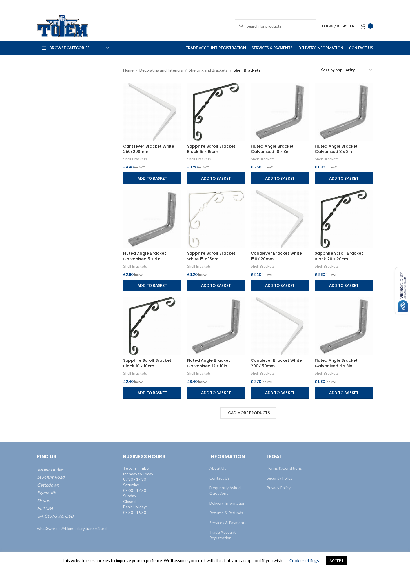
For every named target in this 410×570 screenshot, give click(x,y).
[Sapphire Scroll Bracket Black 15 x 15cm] (216, 112)
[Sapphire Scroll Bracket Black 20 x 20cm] (344, 219)
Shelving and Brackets (208, 70)
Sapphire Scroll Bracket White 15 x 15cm (211, 256)
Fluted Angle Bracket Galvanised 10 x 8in (272, 149)
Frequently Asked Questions (225, 490)
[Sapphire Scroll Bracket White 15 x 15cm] (216, 219)
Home (128, 70)
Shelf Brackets (135, 159)
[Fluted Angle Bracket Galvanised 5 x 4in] (152, 219)
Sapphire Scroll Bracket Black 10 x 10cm (147, 363)
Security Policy (279, 478)
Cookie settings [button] (304, 560)
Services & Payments (228, 522)
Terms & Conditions (284, 468)
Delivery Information (227, 502)
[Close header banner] (403, 5)
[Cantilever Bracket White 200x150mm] (280, 326)
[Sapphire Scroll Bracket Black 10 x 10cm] (152, 326)
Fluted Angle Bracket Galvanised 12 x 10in (208, 363)
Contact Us (219, 478)
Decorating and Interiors (161, 70)
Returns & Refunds (226, 512)
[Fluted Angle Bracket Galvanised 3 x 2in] (344, 112)
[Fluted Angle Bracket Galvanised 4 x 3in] (344, 326)
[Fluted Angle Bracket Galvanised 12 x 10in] (216, 326)
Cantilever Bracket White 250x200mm (148, 149)
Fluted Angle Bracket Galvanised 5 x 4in (144, 256)
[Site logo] (62, 25)
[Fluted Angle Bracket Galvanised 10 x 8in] (280, 112)
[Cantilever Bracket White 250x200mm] (152, 112)
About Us (217, 468)
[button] (152, 178)
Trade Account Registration (222, 535)
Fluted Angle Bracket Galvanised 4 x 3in (336, 363)
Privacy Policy (279, 487)
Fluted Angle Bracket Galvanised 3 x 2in (336, 149)
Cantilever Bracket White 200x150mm (276, 363)
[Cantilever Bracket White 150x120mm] (280, 219)
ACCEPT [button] (336, 560)
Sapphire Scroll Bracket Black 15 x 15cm (211, 149)
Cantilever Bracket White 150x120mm (276, 256)
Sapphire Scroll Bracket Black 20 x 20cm (339, 256)
